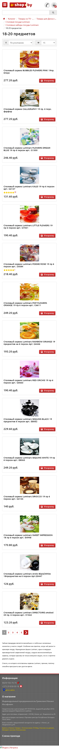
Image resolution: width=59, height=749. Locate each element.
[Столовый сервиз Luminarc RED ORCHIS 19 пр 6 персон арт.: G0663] (29, 369)
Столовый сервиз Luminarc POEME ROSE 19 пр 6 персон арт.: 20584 (29, 265)
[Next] (26, 632)
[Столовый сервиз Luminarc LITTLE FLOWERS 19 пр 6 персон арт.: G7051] (29, 214)
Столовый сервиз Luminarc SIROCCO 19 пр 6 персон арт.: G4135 (27, 497)
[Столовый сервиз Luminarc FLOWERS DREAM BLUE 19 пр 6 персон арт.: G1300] (29, 136)
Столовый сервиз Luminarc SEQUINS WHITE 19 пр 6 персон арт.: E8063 (29, 458)
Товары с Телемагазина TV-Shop (27, 728)
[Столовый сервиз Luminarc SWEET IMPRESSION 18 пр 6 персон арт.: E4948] (29, 523)
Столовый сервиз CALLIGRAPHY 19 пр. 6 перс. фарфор (28, 110)
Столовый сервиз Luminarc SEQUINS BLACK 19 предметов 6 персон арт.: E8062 (28, 420)
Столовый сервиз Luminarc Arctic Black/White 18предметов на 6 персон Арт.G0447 (27, 575)
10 (15, 192)
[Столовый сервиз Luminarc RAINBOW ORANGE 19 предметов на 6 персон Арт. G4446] (29, 330)
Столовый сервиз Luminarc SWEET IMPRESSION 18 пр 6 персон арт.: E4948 (28, 536)
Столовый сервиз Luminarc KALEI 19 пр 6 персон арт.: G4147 (29, 187)
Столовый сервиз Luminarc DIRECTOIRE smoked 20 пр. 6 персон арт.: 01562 (28, 613)
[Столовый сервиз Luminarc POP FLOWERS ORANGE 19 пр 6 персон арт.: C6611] (29, 291)
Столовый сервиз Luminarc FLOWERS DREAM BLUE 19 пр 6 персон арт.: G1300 (27, 149)
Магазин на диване (46, 728)
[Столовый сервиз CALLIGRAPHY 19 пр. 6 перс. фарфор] (29, 97)
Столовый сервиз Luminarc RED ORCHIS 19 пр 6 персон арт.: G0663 (28, 381)
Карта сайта (9, 690)
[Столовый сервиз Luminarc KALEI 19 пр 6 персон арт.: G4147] (29, 175)
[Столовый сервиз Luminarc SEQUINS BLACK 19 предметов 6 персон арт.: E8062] (29, 407)
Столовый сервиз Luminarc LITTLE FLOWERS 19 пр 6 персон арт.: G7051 (28, 226)
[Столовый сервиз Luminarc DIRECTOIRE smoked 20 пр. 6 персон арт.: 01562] (29, 601)
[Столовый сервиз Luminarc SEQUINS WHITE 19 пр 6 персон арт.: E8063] (29, 446)
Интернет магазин (9, 730)
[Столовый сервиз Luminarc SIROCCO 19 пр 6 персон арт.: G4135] (29, 485)
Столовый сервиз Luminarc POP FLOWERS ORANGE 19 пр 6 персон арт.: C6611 (25, 304)
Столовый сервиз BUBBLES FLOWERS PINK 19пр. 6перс (29, 71)
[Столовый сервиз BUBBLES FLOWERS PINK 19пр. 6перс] (29, 59)
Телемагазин (21, 730)
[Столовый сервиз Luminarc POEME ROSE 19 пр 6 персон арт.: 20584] (29, 252)
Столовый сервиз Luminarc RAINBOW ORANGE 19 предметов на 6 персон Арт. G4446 (29, 342)
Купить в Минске (8, 728)
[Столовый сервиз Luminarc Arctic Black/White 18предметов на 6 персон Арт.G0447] (29, 562)
